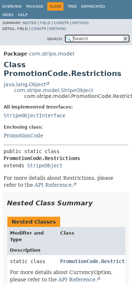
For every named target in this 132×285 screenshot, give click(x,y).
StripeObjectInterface (34, 115)
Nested (29, 23)
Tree (72, 6)
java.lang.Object (25, 84)
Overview (12, 6)
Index (8, 15)
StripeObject (44, 165)
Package (34, 6)
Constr (61, 23)
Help (22, 15)
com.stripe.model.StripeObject (53, 90)
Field (45, 23)
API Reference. (53, 185)
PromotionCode (23, 135)
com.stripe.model (51, 54)
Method (80, 23)
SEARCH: (55, 39)
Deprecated (93, 6)
